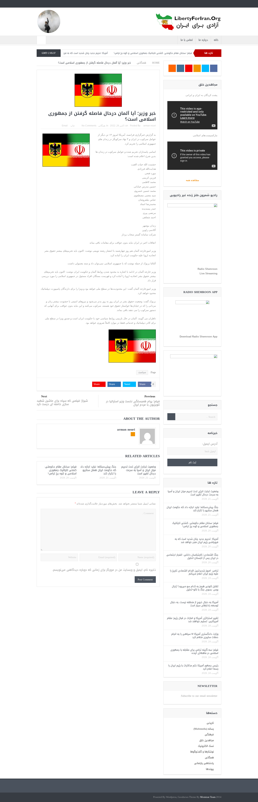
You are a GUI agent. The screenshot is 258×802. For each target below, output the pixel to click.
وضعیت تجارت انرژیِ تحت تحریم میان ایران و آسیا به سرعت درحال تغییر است (138, 470)
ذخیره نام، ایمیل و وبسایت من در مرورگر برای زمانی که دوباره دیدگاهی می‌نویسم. (104, 569)
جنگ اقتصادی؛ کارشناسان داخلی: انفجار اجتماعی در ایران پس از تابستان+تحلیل (192, 556)
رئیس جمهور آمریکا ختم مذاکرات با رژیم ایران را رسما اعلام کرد (193, 667)
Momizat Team (208, 797)
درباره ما (203, 40)
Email (65, 125)
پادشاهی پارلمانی (204, 763)
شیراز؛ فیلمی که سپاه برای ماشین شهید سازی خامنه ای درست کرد (62, 402)
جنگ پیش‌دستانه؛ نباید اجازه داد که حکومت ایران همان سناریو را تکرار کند (98, 470)
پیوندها (210, 769)
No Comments (89, 125)
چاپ (72, 125)
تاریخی (210, 723)
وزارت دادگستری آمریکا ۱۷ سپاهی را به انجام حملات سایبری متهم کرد (194, 636)
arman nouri (149, 125)
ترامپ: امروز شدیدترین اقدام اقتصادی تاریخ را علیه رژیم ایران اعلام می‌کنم (194, 572)
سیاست (142, 372)
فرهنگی (209, 734)
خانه (216, 40)
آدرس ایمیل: (209, 443)
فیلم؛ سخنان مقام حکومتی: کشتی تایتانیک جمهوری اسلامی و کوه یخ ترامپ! (166, 53)
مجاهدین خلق (206, 740)
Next (44, 396)
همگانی (101, 125)
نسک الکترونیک (206, 746)
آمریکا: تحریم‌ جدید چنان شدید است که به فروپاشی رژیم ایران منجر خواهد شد (83, 53)
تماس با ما (187, 40)
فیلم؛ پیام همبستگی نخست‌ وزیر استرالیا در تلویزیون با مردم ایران (133, 403)
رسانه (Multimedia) (204, 728)
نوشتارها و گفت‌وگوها (202, 751)
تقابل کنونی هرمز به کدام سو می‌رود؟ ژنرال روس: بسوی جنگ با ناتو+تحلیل (195, 588)
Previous (149, 396)
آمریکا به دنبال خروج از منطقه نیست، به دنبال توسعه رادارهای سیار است (194, 604)
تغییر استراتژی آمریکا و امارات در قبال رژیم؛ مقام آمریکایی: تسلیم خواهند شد (192, 620)
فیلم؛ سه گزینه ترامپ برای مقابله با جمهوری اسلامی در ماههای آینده (194, 651)
